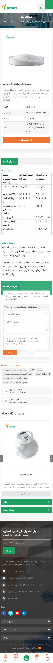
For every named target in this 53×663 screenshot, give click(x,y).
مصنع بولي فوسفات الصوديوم (15, 378)
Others (21, 21)
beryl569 (18, 598)
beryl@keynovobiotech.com (31, 585)
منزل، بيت (10, 21)
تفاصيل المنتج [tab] (9, 161)
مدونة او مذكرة (10, 652)
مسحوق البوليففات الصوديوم (26, 306)
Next (51, 458)
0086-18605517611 (25, 578)
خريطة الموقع (23, 652)
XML (31, 652)
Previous (1, 458)
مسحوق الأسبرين (26, 474)
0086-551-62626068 (16, 571)
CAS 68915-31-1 (43, 374)
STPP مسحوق (36, 370)
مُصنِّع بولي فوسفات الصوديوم (15, 382)
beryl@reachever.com (29, 591)
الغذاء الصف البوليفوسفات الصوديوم (17, 374)
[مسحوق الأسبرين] (26, 445)
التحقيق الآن (24, 140)
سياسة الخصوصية (41, 652)
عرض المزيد (25, 493)
